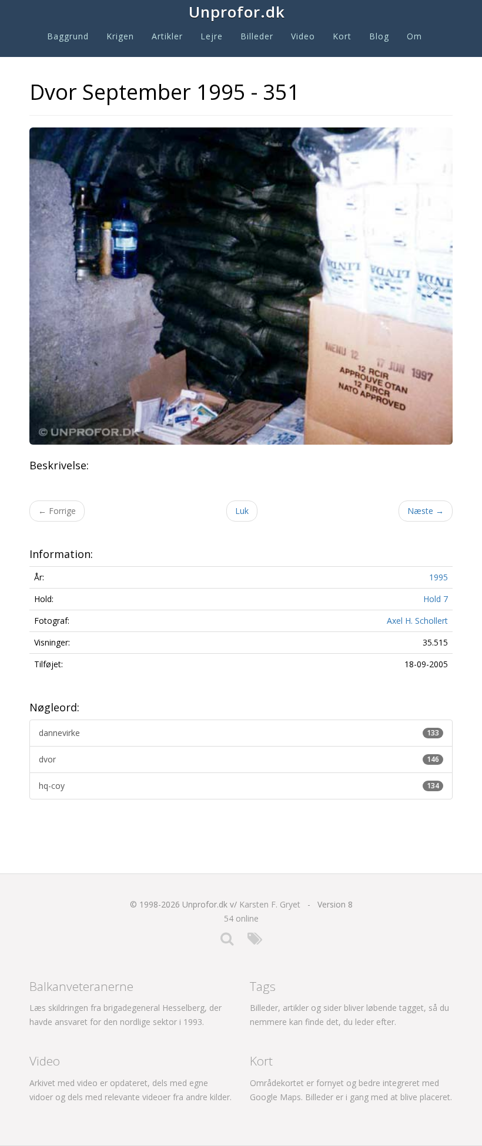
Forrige (57, 510)
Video (303, 36)
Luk (242, 510)
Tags (263, 986)
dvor (239, 759)
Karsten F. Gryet (269, 904)
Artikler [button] (167, 36)
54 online (241, 918)
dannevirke (239, 732)
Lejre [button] (211, 36)
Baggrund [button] (68, 36)
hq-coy (239, 785)
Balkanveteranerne (81, 986)
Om (414, 36)
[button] (435, 286)
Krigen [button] (120, 36)
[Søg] (227, 941)
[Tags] (255, 941)
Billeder (256, 36)
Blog (379, 36)
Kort (342, 36)
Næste (425, 510)
